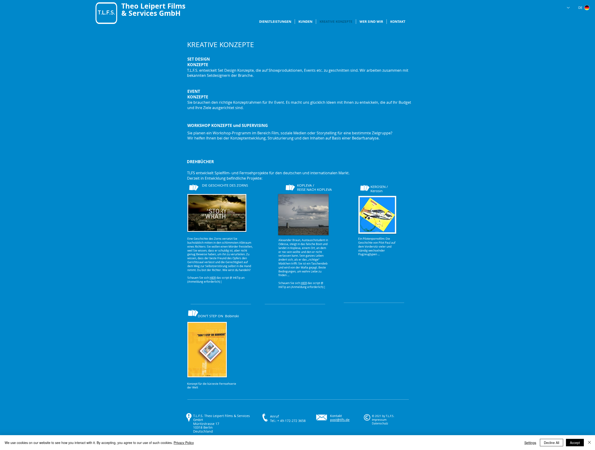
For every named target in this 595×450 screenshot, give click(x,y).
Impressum (379, 419)
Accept (575, 442)
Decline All (551, 442)
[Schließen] (589, 442)
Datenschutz (380, 423)
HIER (213, 277)
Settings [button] (530, 442)
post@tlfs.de (340, 420)
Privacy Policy (184, 442)
